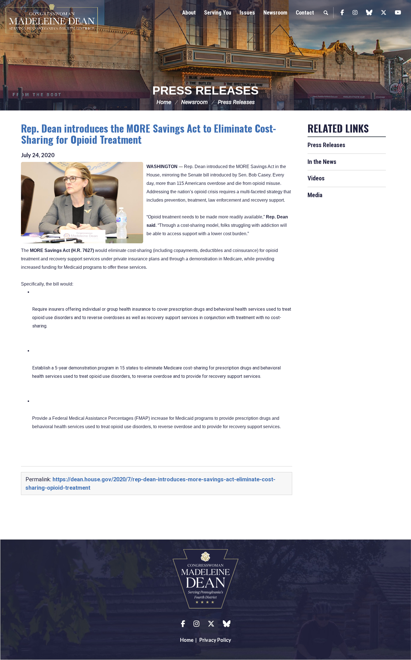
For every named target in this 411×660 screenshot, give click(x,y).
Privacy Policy (215, 640)
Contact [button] (305, 12)
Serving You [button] (217, 12)
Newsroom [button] (275, 12)
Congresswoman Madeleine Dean (52, 18)
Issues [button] (247, 12)
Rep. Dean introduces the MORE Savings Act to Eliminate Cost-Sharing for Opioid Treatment (148, 134)
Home (164, 102)
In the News (322, 161)
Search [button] (325, 12)
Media (315, 195)
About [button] (189, 12)
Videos (316, 178)
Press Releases (205, 90)
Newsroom (194, 102)
